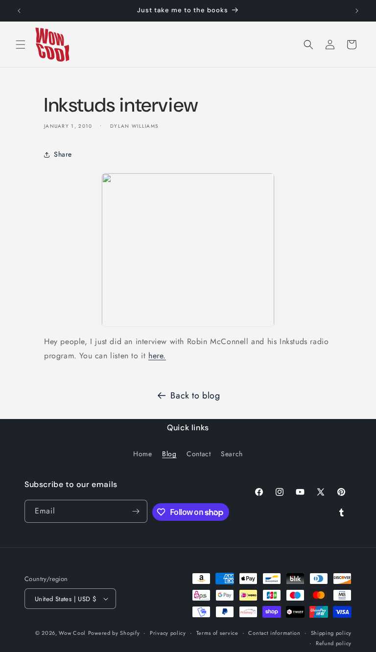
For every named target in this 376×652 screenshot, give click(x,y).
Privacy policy (168, 633)
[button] (20, 44)
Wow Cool (72, 633)
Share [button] (63, 154)
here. (157, 355)
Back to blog (195, 395)
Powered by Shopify (114, 633)
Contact (199, 454)
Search (232, 454)
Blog (169, 454)
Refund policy (334, 643)
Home (142, 454)
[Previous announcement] (19, 11)
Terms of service (217, 633)
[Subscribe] (136, 511)
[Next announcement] (357, 11)
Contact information (274, 633)
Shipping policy (331, 633)
